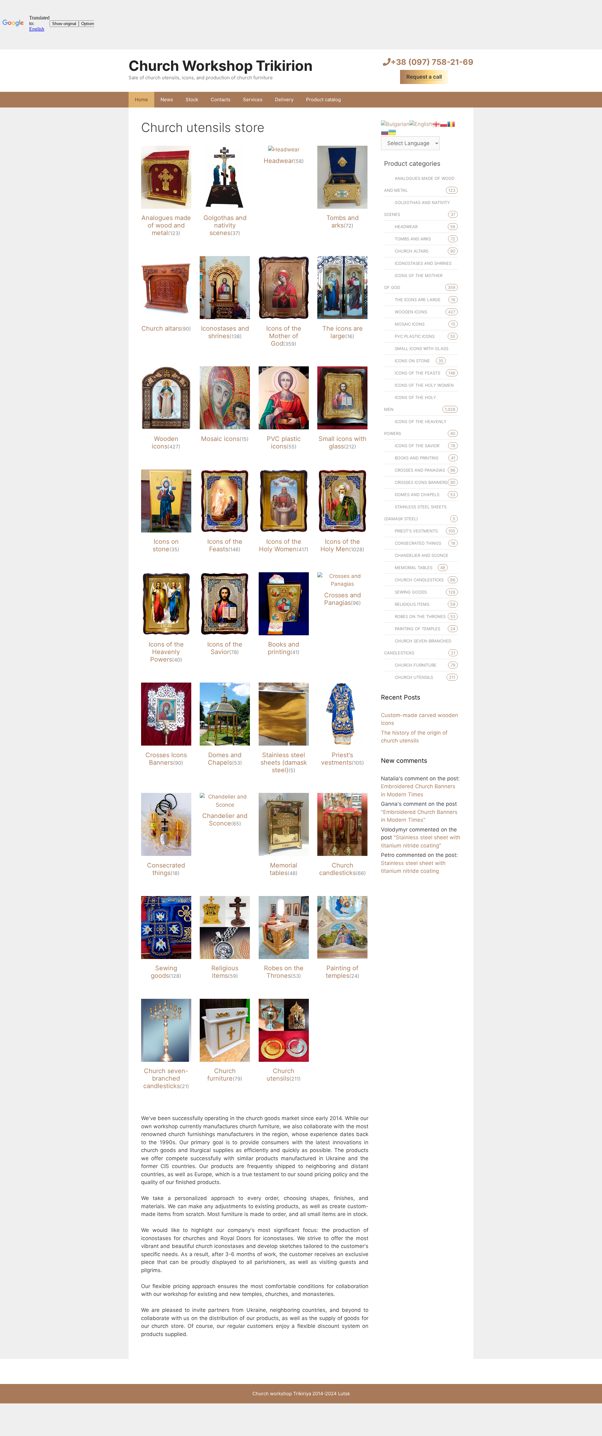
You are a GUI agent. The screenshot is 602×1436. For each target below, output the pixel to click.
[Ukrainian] (392, 132)
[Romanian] (451, 124)
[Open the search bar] (464, 99)
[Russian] (384, 132)
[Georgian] (436, 124)
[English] (420, 124)
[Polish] (443, 124)
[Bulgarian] (395, 124)
